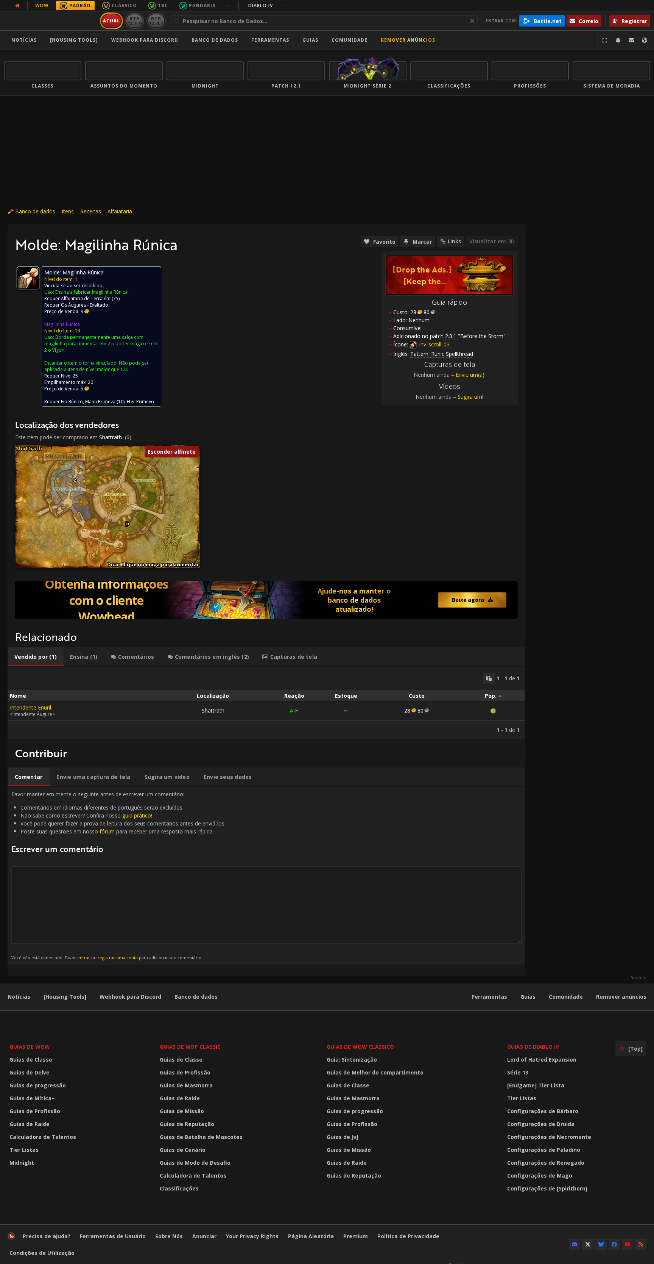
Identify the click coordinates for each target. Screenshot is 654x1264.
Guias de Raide (29, 1124)
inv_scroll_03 (434, 344)
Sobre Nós (169, 1236)
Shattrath (110, 437)
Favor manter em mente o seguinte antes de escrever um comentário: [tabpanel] (118, 875)
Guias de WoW (29, 1046)
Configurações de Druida (541, 1124)
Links (454, 241)
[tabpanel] (266, 703)
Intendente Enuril (30, 707)
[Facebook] (614, 1244)
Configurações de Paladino (543, 1149)
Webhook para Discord (144, 40)
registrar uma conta (118, 957)
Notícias (24, 40)
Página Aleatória (311, 1236)
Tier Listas (24, 1149)
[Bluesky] (601, 1244)
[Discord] (574, 1244)
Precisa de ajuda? (46, 1236)
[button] (75, 480)
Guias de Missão (182, 1111)
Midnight (21, 1162)
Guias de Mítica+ (32, 1098)
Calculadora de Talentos (42, 1136)
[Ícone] (28, 278)
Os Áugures (73, 305)
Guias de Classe (30, 1059)
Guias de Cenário (183, 1149)
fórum (107, 831)
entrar (83, 957)
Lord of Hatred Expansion (541, 1059)
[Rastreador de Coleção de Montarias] (266, 600)
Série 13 (517, 1072)
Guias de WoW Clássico (360, 1046)
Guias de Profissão (34, 1111)
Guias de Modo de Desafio (195, 1162)
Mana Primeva (100, 401)
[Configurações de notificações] (618, 40)
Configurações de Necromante (549, 1136)
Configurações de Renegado (545, 1162)
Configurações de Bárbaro (542, 1111)
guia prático (136, 815)
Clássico (124, 5)
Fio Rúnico (72, 401)
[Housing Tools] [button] (74, 40)
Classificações (179, 1188)
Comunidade (349, 40)
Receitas (90, 211)
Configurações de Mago (539, 1175)
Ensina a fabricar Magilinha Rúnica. (92, 292)
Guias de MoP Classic (190, 1046)
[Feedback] (631, 40)
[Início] (50, 20)
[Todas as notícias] (17, 5)
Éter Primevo (140, 401)
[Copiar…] (489, 678)
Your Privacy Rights (252, 1236)
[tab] (36, 656)
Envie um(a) (470, 374)
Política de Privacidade (408, 1236)
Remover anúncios (408, 40)
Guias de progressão (37, 1085)
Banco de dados (215, 40)
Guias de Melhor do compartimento (375, 1072)
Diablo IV (268, 5)
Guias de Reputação (187, 1124)
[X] (587, 1244)
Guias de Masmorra (186, 1085)
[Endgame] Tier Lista (535, 1085)
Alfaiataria (119, 211)
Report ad (638, 978)
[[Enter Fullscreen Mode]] (604, 40)
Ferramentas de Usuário (113, 1236)
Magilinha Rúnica (62, 324)
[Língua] (644, 40)
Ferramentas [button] (270, 40)
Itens (68, 211)
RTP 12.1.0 (135, 21)
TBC (163, 5)
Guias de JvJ (342, 1136)
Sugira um (470, 396)
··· (228, 5)
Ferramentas (489, 996)
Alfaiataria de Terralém (86, 298)
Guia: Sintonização (352, 1059)
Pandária (202, 5)
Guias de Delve (29, 1072)
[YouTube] (627, 1244)
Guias (310, 40)
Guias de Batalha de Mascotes (201, 1136)
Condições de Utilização (42, 1252)
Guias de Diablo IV (533, 1046)
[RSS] (640, 1244)
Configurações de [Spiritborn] (547, 1188)
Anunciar (204, 1236)
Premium (355, 1236)
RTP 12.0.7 (156, 21)
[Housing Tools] (65, 996)
